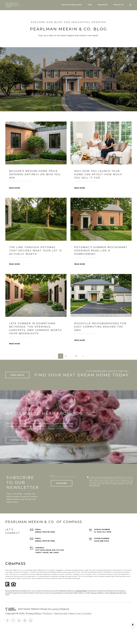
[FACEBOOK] (7, 620)
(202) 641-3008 (104, 532)
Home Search (17, 375)
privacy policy (82, 590)
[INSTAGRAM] (13, 620)
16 (76, 356)
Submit (61, 483)
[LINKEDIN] (19, 620)
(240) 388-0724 (101, 541)
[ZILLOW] (30, 620)
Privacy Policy (94, 485)
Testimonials (60, 613)
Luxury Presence (60, 609)
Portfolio (47, 613)
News (72, 613)
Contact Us (16, 440)
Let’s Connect (84, 613)
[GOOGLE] (25, 620)
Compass (58, 570)
